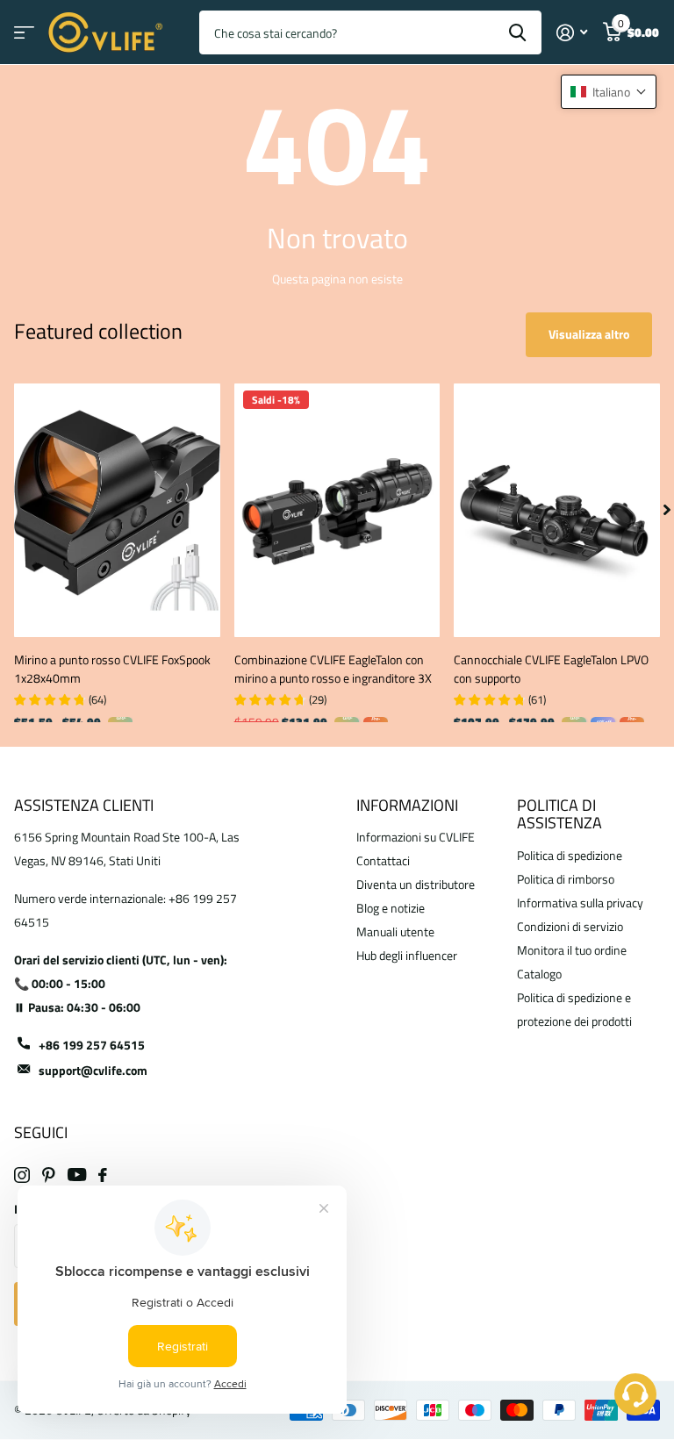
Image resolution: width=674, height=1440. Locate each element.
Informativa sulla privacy (580, 902)
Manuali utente (395, 931)
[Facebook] (102, 1175)
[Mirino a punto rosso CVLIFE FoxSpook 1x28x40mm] (117, 510)
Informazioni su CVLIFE (415, 836)
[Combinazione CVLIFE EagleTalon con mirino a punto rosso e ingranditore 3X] (337, 510)
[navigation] (667, 510)
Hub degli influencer (406, 955)
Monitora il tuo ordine (572, 950)
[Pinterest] (48, 1175)
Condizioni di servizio (570, 926)
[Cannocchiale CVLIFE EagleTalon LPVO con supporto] (557, 510)
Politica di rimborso (565, 879)
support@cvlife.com (93, 1070)
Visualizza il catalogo (24, 32)
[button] (609, 91)
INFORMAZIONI (407, 805)
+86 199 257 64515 (92, 1044)
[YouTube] (77, 1174)
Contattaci (383, 860)
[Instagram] (22, 1175)
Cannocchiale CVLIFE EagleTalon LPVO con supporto (551, 668)
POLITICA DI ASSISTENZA (559, 814)
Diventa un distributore (415, 884)
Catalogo (539, 973)
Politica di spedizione (569, 855)
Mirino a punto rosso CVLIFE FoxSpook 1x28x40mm (112, 668)
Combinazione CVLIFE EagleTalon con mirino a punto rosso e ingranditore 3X (333, 668)
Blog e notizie (390, 908)
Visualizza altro (589, 334)
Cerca (517, 32)
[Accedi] (572, 33)
